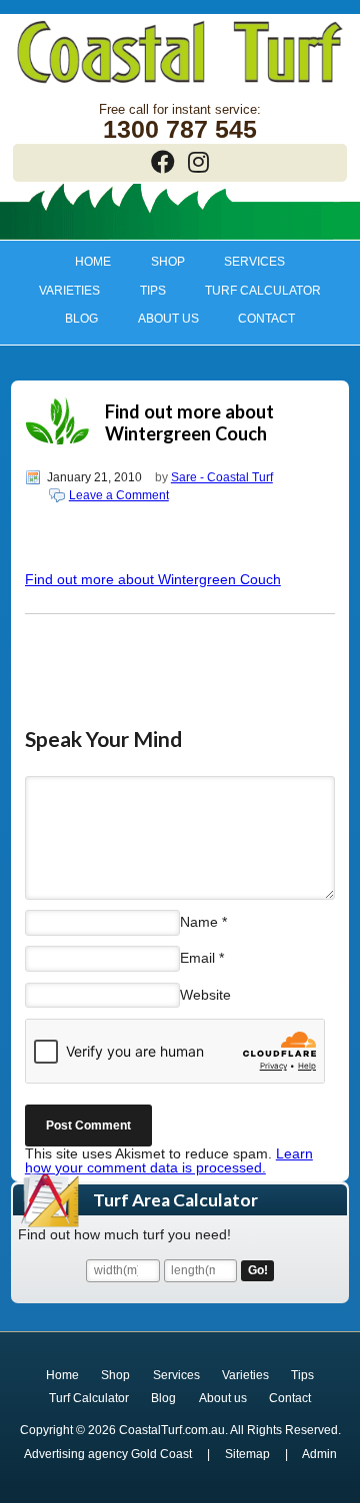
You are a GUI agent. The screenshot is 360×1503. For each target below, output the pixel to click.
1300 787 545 (180, 129)
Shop (158, 262)
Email (197, 958)
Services (245, 262)
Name (199, 922)
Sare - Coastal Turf (222, 477)
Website (205, 995)
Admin (319, 1454)
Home (93, 262)
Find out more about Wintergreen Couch (153, 579)
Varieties (59, 291)
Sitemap (247, 1454)
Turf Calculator (263, 291)
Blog (81, 319)
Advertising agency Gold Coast (108, 1454)
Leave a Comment (119, 495)
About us (158, 319)
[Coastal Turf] (180, 84)
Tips (143, 291)
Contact (266, 319)
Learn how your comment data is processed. (169, 1160)
